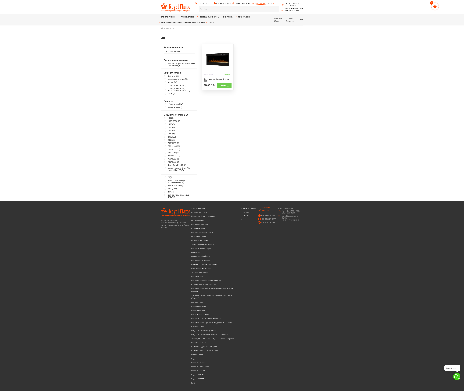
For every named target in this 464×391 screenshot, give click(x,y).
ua (269, 3)
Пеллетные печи (198, 310)
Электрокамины (168, 17)
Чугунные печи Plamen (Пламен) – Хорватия (209, 335)
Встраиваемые (197, 220)
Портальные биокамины (201, 268)
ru (273, 3)
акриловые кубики (178, 79)
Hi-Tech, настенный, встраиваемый (176, 181)
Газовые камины (198, 363)
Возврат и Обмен (248, 208)
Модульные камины (199, 240)
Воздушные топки (198, 236)
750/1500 (174, 149)
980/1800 (173, 162)
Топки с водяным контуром (202, 244)
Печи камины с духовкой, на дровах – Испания (211, 322)
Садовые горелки (198, 379)
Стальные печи (197, 327)
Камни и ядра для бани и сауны (205, 351)
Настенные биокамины (200, 260)
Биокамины (228, 17)
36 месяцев (175, 107)
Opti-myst (173, 76)
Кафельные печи (198, 306)
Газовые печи (197, 302)
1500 (171, 127)
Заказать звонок (259, 3)
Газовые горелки (198, 371)
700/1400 (173, 143)
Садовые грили (197, 375)
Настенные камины (199, 224)
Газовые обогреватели (200, 367)
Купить (223, 85)
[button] (456, 376)
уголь (172, 94)
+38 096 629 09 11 (223, 4)
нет (171, 192)
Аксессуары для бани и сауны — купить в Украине (182, 22)
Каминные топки (187, 17)
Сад (210, 22)
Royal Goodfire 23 (177, 165)
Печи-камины (244, 17)
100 (171, 118)
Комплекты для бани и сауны (204, 347)
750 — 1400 (174, 146)
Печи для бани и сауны (209, 17)
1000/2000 (174, 121)
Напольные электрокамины (203, 216)
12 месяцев (175, 104)
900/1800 (174, 156)
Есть (172, 189)
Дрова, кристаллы (178, 85)
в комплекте (175, 186)
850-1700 (173, 153)
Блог (301, 20)
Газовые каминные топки (202, 232)
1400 (171, 124)
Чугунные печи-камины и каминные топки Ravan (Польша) (212, 296)
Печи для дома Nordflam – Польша (206, 318)
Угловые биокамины (199, 272)
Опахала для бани (198, 342)
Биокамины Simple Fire (200, 256)
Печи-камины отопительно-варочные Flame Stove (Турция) (212, 289)
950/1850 (173, 159)
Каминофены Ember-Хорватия (203, 284)
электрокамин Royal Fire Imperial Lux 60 (179, 169)
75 (170, 177)
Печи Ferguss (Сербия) (200, 314)
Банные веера (197, 355)
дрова (172, 82)
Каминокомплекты (199, 212)
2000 (172, 137)
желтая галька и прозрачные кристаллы (181, 64)
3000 (171, 140)
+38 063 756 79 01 (242, 4)
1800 (171, 131)
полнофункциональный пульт (178, 196)
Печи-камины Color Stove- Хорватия (206, 280)
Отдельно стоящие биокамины (204, 264)
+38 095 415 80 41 (204, 4)
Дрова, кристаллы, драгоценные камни (179, 90)
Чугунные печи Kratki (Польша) (204, 331)
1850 (171, 134)
